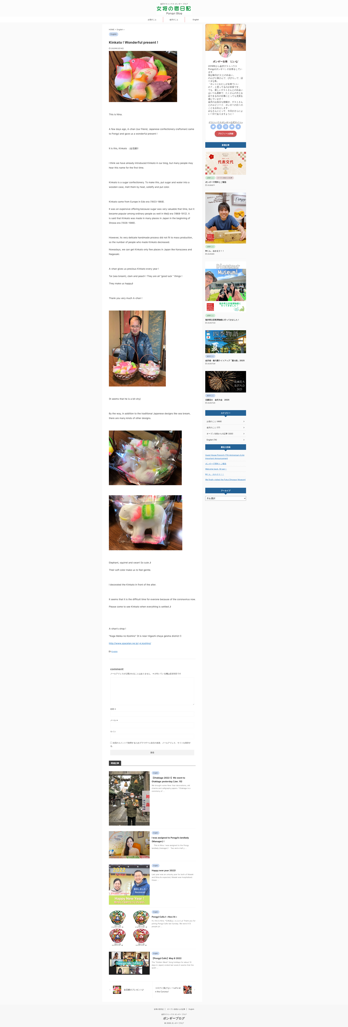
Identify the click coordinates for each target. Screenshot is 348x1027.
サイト (113, 731)
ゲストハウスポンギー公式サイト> (226, 122)
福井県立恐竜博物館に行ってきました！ (222, 320)
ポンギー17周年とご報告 (215, 182)
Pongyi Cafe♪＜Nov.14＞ (165, 916)
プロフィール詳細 (225, 134)
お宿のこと (152, 19)
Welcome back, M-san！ (216, 469)
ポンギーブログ (174, 1018)
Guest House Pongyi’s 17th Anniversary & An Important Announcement (224, 456)
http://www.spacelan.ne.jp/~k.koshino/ (130, 643)
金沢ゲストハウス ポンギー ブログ (174, 1014)
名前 (113, 709)
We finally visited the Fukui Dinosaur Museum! (225, 479)
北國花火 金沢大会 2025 (217, 400)
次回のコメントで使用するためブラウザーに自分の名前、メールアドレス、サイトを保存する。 (150, 744)
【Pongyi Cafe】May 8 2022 (166, 958)
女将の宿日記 (159, 1009)
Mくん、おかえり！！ (214, 251)
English (196, 19)
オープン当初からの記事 (176, 1009)
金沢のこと (174, 19)
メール (114, 720)
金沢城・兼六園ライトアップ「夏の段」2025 (225, 360)
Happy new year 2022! (164, 870)
